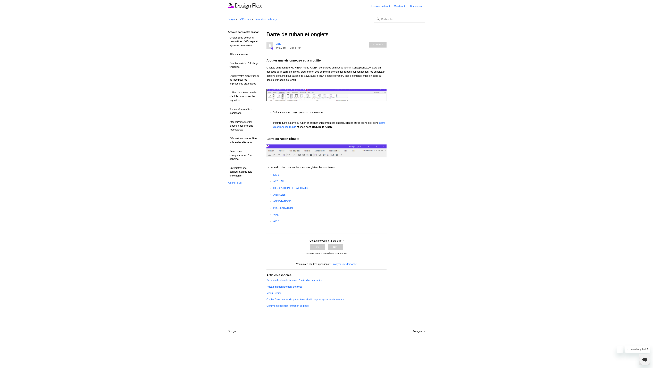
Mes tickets (400, 6)
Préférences (245, 19)
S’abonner (378, 44)
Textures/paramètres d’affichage (241, 111)
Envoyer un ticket (380, 6)
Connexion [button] (416, 6)
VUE (276, 214)
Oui (317, 247)
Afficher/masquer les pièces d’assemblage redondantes (241, 125)
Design (231, 19)
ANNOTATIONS (282, 201)
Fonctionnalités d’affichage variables (244, 65)
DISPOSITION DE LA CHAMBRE (292, 188)
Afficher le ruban (239, 54)
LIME (276, 174)
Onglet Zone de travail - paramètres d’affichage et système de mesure (244, 41)
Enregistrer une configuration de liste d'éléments (241, 171)
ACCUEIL (278, 181)
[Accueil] (245, 7)
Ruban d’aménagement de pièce (284, 286)
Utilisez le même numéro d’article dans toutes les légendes (243, 96)
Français (418, 331)
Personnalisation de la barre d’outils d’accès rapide (294, 280)
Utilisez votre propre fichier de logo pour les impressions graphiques (244, 79)
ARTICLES (279, 194)
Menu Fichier (273, 293)
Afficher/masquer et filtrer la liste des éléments (243, 140)
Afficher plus (235, 182)
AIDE (276, 221)
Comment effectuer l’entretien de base (287, 305)
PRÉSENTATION (283, 207)
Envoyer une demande (344, 264)
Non (335, 247)
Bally (278, 43)
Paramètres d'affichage (266, 19)
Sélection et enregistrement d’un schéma (241, 155)
